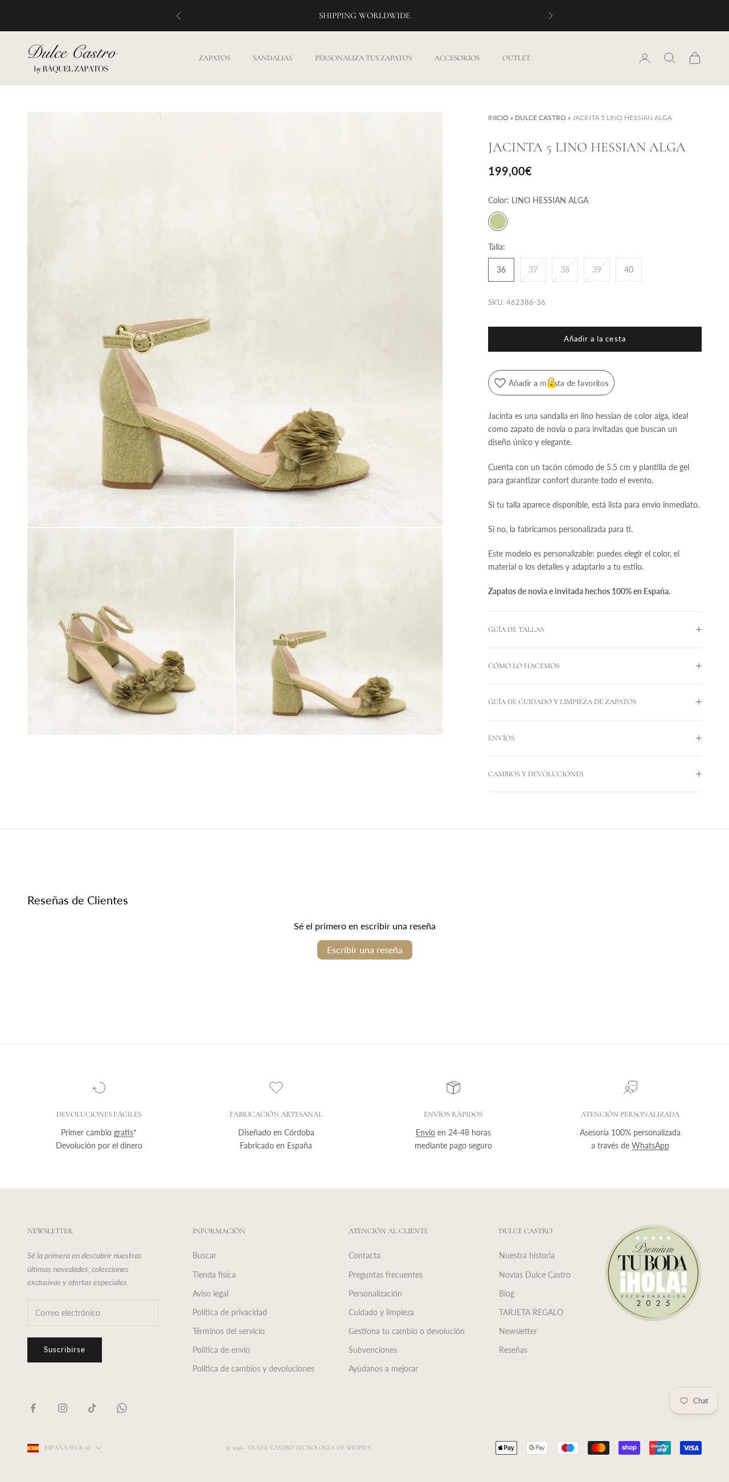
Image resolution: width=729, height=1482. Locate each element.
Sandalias (272, 58)
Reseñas (513, 1350)
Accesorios (457, 58)
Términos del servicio (229, 1331)
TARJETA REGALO (531, 1312)
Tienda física (214, 1274)
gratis (123, 1132)
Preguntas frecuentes (386, 1274)
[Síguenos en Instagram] (62, 1408)
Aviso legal (210, 1293)
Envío (425, 1132)
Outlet (516, 58)
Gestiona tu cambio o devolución (407, 1331)
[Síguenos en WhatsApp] (122, 1408)
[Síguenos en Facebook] (33, 1408)
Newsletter (518, 1331)
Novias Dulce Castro (535, 1274)
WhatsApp (650, 1145)
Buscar (204, 1255)
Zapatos (214, 58)
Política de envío (221, 1350)
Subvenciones (373, 1350)
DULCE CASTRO (540, 117)
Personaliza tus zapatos (363, 58)
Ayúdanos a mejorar (383, 1368)
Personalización (375, 1293)
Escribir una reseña (365, 949)
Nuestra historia (527, 1255)
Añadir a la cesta (595, 338)
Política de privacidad (230, 1312)
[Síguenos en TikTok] (92, 1408)
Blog (506, 1293)
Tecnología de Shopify (333, 1447)
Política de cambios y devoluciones (253, 1368)
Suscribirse (64, 1349)
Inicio (498, 117)
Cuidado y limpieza (381, 1312)
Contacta (364, 1255)
